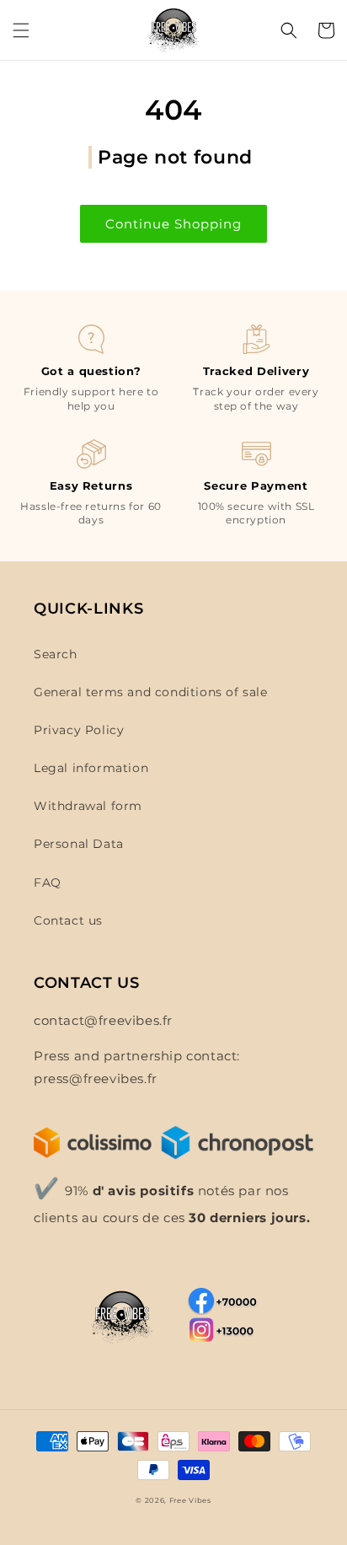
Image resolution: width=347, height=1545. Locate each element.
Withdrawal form (88, 805)
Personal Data (79, 843)
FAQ (47, 882)
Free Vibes (190, 1500)
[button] (21, 30)
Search (55, 654)
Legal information (91, 767)
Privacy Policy (79, 730)
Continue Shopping (173, 224)
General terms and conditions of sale (151, 692)
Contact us (68, 920)
